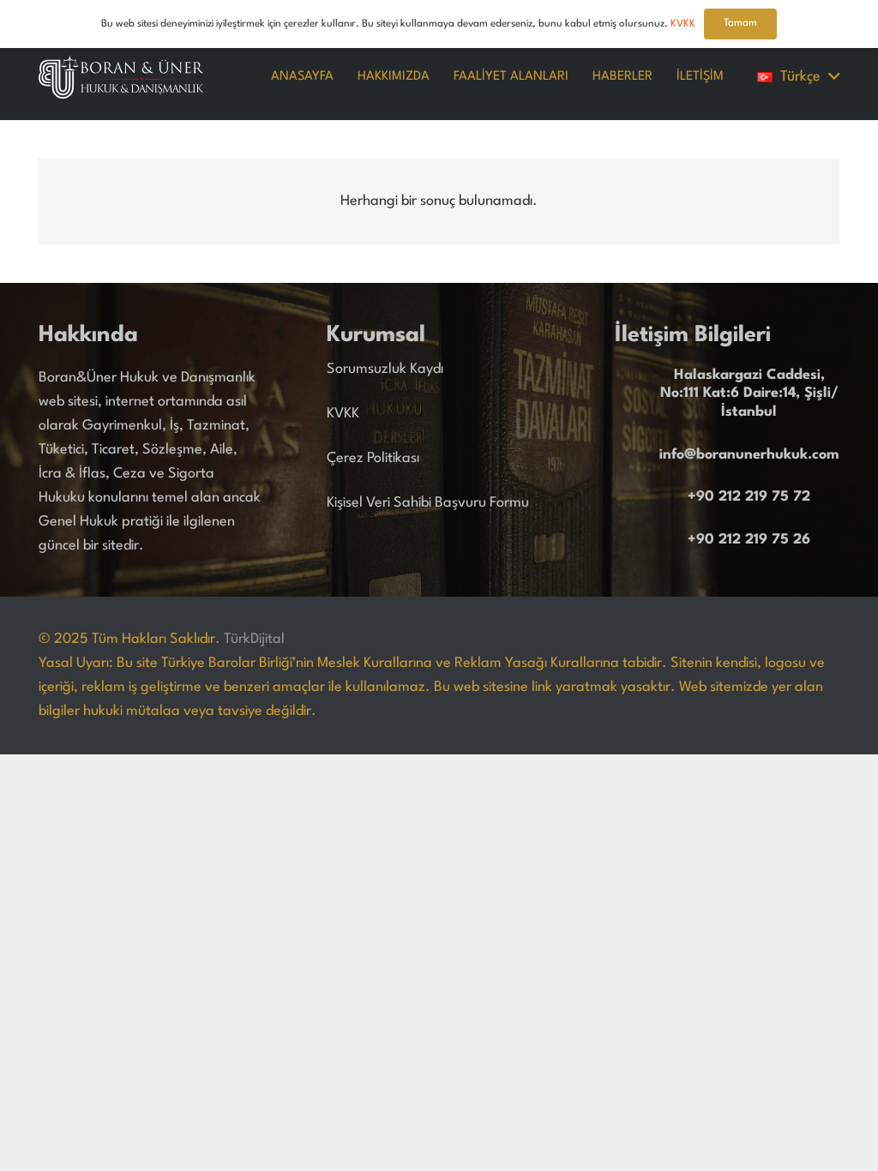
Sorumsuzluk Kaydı (385, 369)
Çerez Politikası (373, 458)
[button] (798, 77)
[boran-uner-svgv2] (121, 77)
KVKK (343, 413)
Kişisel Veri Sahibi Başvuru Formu (428, 502)
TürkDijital (254, 639)
